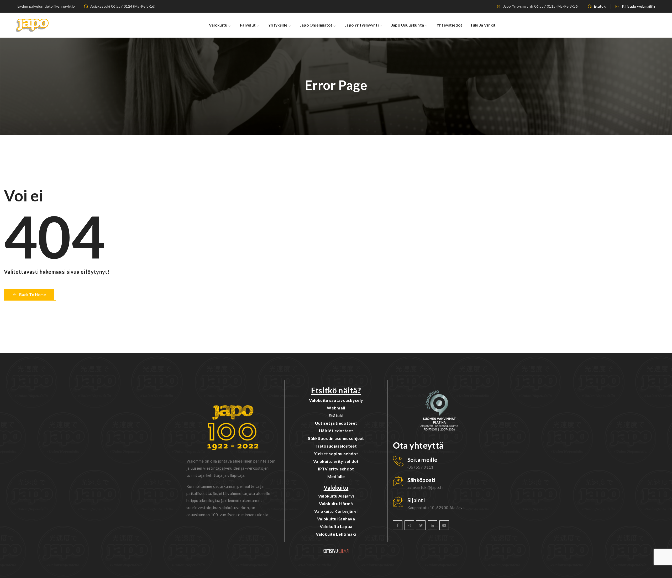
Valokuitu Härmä (336, 503)
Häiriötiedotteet (336, 430)
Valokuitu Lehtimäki (336, 533)
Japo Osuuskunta (407, 25)
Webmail (336, 407)
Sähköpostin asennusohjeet (336, 438)
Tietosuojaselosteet (336, 445)
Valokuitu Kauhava (336, 518)
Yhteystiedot (450, 25)
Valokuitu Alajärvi (336, 495)
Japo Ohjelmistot (316, 25)
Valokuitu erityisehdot (336, 461)
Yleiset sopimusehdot (336, 453)
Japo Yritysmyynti (362, 25)
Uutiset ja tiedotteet (336, 422)
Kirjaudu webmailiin (638, 6)
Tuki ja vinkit (483, 25)
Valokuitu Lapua (336, 526)
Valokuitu (218, 25)
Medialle (336, 476)
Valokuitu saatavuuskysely (336, 400)
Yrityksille (277, 25)
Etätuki (600, 6)
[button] (29, 295)
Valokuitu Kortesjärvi (336, 511)
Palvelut (248, 25)
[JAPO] (32, 25)
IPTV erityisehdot (336, 468)
